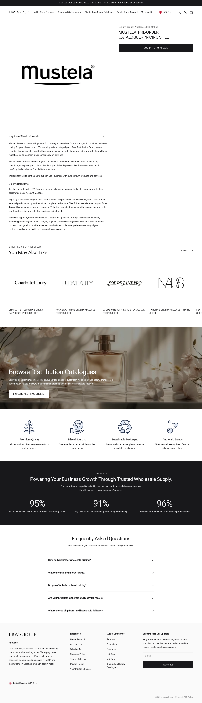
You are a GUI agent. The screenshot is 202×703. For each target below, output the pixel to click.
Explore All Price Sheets (29, 394)
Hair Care (110, 654)
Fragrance (111, 649)
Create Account (77, 639)
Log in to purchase (156, 48)
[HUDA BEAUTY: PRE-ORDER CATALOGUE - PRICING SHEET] (77, 283)
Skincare (110, 639)
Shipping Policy (77, 654)
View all (185, 250)
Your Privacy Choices (80, 669)
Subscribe (168, 665)
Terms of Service (78, 659)
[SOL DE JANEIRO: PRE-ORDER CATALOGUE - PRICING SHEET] (124, 283)
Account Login (77, 644)
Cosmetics (111, 644)
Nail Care (110, 659)
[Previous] (51, 3)
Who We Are (76, 649)
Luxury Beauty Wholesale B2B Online (138, 27)
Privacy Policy (77, 664)
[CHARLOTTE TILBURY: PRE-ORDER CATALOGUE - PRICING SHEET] (30, 283)
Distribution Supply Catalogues (115, 666)
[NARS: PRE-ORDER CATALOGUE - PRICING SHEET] (171, 283)
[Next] (150, 3)
